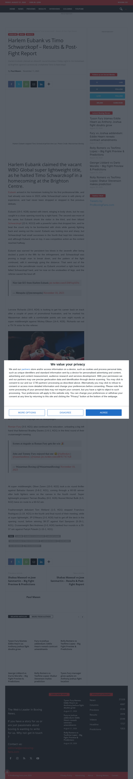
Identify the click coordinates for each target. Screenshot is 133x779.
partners (26, 369)
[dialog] (66, 389)
